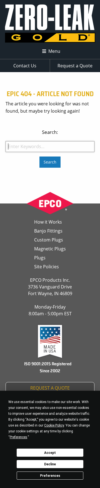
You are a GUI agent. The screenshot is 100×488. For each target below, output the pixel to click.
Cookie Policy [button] (54, 425)
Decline (50, 464)
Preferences (50, 476)
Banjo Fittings (48, 231)
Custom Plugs (48, 240)
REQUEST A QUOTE (50, 388)
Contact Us (24, 66)
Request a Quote (75, 66)
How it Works (48, 222)
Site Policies (46, 267)
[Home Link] (50, 23)
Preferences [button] (18, 437)
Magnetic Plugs (50, 249)
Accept (50, 453)
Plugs (40, 258)
